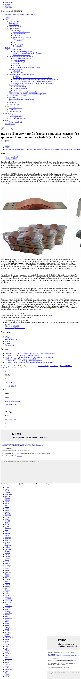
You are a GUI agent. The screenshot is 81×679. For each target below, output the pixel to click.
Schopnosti (12, 102)
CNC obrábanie (18, 41)
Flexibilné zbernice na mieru (21, 55)
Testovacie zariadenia (15, 108)
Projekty (7, 343)
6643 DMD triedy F (19, 62)
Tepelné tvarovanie (18, 39)
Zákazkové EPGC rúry (16, 97)
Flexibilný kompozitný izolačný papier (21, 56)
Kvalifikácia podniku (15, 26)
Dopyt (50, 315)
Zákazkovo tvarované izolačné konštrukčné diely (24, 92)
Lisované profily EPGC (20, 88)
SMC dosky (16, 71)
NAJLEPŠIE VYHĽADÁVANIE (11, 367)
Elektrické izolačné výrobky (17, 118)
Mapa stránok (54, 366)
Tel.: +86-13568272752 (12, 326)
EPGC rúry (16, 35)
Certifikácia (12, 109)
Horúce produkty (43, 366)
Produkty (7, 48)
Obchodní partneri (14, 28)
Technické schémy (14, 104)
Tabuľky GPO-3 (18, 72)
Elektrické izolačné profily (17, 85)
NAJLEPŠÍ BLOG (66, 366)
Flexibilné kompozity (19, 33)
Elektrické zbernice (15, 49)
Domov (7, 18)
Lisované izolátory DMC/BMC (18, 95)
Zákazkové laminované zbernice (23, 51)
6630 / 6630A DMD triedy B (22, 58)
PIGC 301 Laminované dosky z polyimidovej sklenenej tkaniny (32, 81)
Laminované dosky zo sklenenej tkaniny (21, 74)
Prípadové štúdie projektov (17, 115)
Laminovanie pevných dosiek (22, 37)
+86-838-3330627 (10, 386)
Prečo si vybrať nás (15, 111)
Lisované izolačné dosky (16, 69)
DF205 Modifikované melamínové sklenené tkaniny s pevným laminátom (35, 79)
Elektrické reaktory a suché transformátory (22, 99)
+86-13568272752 (10, 383)
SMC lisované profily (19, 86)
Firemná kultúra (14, 25)
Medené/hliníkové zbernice (21, 32)
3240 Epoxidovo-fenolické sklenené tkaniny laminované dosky (32, 83)
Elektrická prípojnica (15, 117)
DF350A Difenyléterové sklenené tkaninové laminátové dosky (32, 78)
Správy (7, 120)
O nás (6, 19)
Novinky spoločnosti (15, 122)
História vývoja (13, 23)
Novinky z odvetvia (11, 159)
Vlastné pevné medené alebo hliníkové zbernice (27, 53)
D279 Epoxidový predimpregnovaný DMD (26, 67)
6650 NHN (16, 65)
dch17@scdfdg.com (11, 404)
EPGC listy (16, 76)
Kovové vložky (17, 46)
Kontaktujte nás (10, 124)
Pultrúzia (15, 42)
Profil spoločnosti (14, 21)
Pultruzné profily (18, 90)
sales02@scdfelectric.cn (12, 401)
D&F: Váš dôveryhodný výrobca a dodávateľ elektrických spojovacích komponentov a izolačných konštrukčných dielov (42, 149)
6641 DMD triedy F (19, 60)
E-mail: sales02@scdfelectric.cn (15, 328)
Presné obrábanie (18, 44)
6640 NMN (16, 64)
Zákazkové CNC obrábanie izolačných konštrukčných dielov (28, 94)
